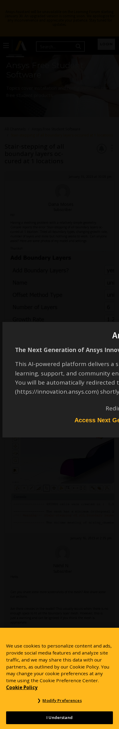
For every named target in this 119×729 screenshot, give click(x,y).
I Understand (59, 717)
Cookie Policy (22, 687)
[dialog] (59, 364)
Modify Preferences (61, 700)
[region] (59, 678)
